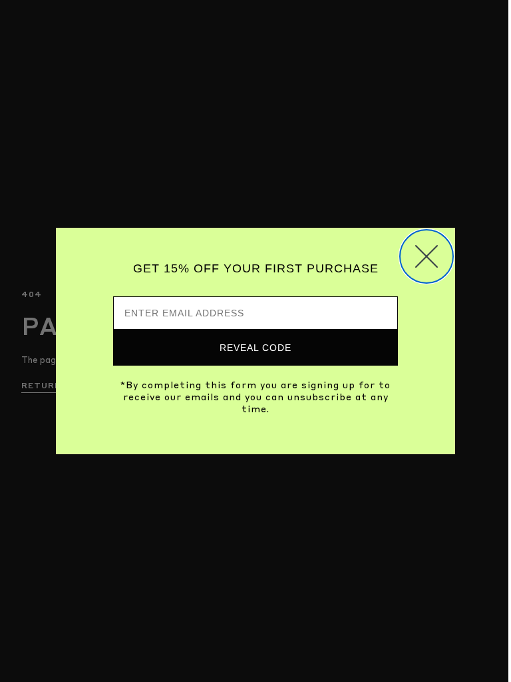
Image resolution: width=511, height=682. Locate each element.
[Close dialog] (426, 256)
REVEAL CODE (255, 347)
